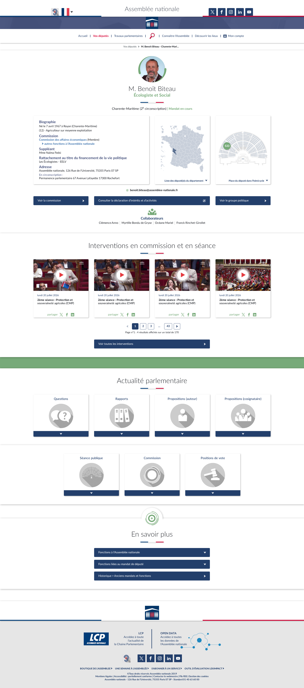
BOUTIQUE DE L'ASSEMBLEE (95, 669)
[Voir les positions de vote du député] (212, 475)
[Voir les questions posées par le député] (60, 415)
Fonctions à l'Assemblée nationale (152, 552)
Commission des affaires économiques (63, 139)
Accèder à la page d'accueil (152, 21)
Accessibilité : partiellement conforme (133, 676)
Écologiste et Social (152, 95)
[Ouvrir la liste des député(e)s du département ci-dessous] (182, 150)
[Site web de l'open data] (187, 638)
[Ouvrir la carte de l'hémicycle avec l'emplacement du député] (243, 150)
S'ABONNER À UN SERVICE (165, 669)
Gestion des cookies (199, 676)
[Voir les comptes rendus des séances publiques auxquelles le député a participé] (91, 475)
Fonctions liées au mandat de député (152, 564)
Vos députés (130, 46)
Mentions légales (103, 676)
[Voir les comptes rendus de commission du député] (152, 475)
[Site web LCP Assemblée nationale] (116, 638)
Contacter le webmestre (165, 676)
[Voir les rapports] (121, 415)
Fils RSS (183, 676)
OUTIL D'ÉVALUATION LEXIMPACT (203, 669)
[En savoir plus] (182, 415)
